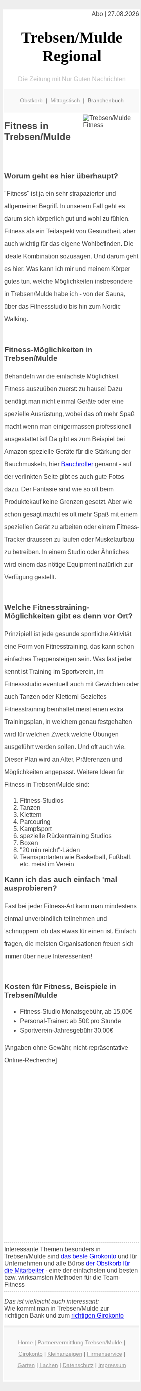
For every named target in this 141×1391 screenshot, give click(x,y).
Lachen (49, 1365)
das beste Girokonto (88, 1256)
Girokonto (30, 1354)
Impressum (112, 1365)
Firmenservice (104, 1354)
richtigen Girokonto (97, 1315)
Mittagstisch (65, 100)
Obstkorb (31, 100)
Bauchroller (77, 464)
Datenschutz (78, 1365)
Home (25, 1342)
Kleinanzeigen (64, 1354)
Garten (26, 1365)
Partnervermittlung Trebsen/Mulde (80, 1342)
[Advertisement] (70, 1162)
